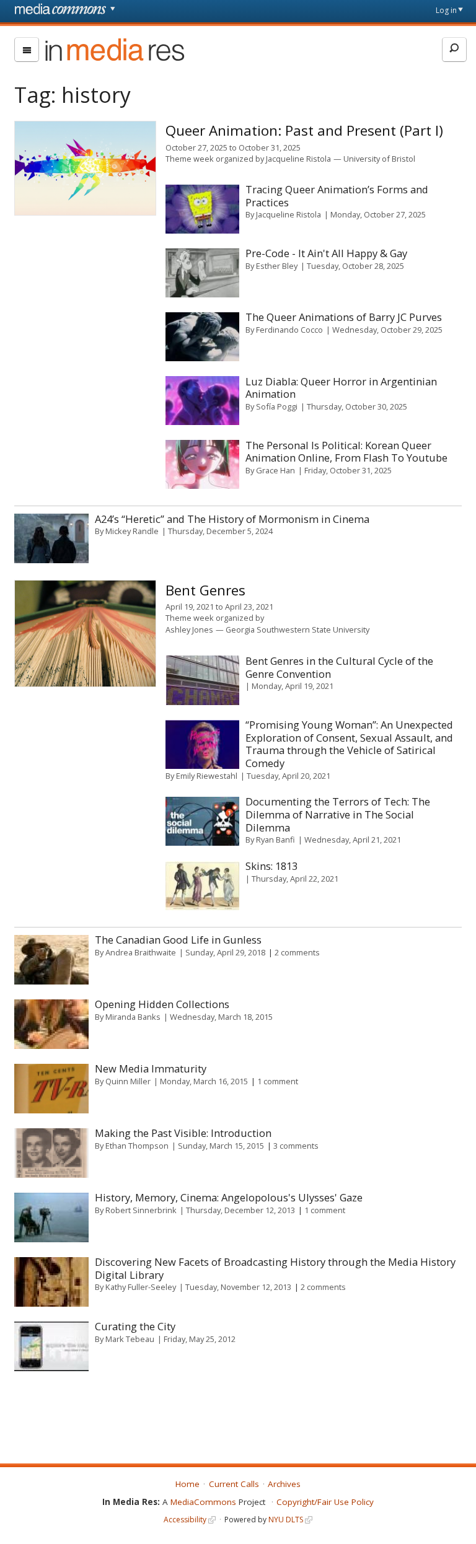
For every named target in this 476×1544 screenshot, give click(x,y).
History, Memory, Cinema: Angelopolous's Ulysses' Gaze (229, 1197)
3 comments (296, 1145)
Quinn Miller (128, 1081)
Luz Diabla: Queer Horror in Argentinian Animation (341, 387)
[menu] (26, 49)
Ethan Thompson (137, 1145)
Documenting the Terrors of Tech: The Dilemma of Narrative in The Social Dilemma (337, 814)
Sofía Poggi (277, 406)
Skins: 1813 (271, 866)
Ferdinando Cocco (289, 329)
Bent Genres (205, 590)
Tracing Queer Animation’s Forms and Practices (336, 195)
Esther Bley (277, 265)
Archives (284, 1483)
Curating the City (135, 1326)
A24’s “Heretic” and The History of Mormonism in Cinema (232, 519)
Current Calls (234, 1483)
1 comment (277, 1081)
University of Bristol (379, 158)
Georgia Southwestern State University (297, 629)
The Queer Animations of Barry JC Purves (343, 317)
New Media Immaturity (150, 1068)
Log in (446, 10)
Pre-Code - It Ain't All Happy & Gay (326, 253)
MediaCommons (203, 1501)
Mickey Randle (132, 531)
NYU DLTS (285, 1519)
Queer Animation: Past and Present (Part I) (304, 130)
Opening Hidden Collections (162, 1004)
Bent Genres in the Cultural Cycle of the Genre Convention (339, 667)
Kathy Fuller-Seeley (140, 1286)
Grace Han (275, 470)
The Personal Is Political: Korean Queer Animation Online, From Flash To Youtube (346, 451)
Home (187, 1483)
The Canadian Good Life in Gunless (178, 939)
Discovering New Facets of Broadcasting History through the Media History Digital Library (275, 1268)
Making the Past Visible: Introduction (183, 1133)
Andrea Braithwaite (140, 952)
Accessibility (185, 1519)
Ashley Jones (189, 629)
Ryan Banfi (275, 839)
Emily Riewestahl (206, 775)
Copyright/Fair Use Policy (325, 1501)
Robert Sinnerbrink (141, 1210)
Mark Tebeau (129, 1338)
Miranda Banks (133, 1016)
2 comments (297, 952)
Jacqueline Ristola (298, 158)
